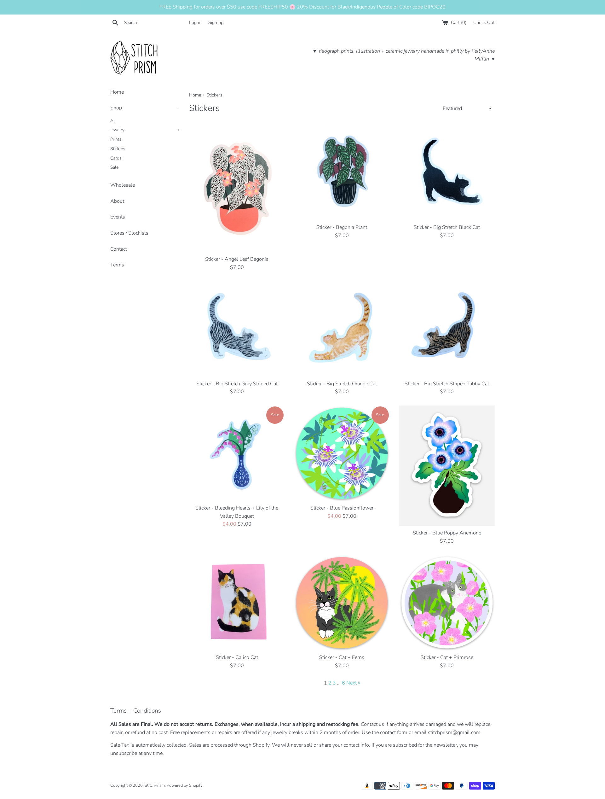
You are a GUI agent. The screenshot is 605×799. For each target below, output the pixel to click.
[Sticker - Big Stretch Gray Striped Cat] (237, 328)
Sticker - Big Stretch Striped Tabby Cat (447, 383)
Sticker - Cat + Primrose (447, 657)
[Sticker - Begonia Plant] (341, 172)
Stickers (117, 149)
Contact (118, 249)
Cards (116, 158)
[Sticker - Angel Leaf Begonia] (237, 188)
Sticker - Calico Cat (237, 657)
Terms (117, 264)
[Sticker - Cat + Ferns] (341, 602)
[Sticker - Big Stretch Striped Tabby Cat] (447, 328)
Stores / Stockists (129, 233)
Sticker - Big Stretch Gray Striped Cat (237, 383)
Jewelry (145, 130)
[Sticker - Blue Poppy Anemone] (447, 465)
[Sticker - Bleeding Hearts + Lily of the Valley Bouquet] (237, 453)
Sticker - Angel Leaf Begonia (236, 259)
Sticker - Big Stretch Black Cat (447, 227)
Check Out (484, 22)
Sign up (215, 22)
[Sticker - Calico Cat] (237, 602)
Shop (144, 107)
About (117, 201)
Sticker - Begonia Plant (341, 227)
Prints (116, 139)
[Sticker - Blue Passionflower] (341, 453)
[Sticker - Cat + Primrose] (447, 602)
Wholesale (122, 185)
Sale (114, 167)
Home (117, 92)
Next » (353, 682)
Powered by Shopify (185, 785)
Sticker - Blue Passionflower (341, 507)
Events (117, 216)
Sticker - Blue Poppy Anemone (447, 532)
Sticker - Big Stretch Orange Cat (342, 383)
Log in (195, 22)
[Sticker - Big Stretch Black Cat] (447, 172)
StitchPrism (155, 785)
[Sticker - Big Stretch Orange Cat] (341, 328)
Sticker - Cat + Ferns (341, 657)
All (113, 121)
